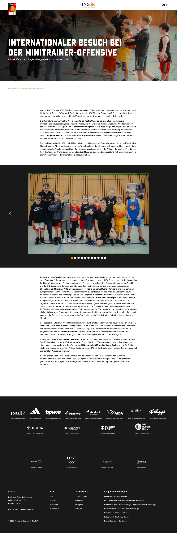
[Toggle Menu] (166, 5)
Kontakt (53, 501)
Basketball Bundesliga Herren (115, 513)
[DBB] (12, 9)
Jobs (51, 497)
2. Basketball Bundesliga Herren (116, 517)
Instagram (79, 505)
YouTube (78, 509)
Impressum (54, 505)
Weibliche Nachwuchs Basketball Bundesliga (121, 509)
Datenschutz (54, 509)
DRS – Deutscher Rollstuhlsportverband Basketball (124, 501)
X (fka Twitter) (81, 497)
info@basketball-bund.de (24, 510)
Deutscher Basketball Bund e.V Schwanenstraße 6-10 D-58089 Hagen (20, 500)
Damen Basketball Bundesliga (115, 521)
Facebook (79, 501)
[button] (72, 258)
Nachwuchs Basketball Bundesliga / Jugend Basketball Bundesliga (130, 505)
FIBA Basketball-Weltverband (115, 497)
